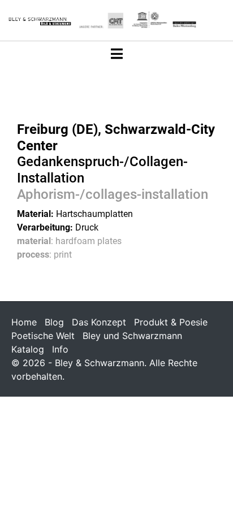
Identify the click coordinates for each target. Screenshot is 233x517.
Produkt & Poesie (171, 322)
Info (60, 349)
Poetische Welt (43, 335)
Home (24, 322)
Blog (54, 322)
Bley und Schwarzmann (132, 335)
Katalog (27, 349)
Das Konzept (99, 322)
